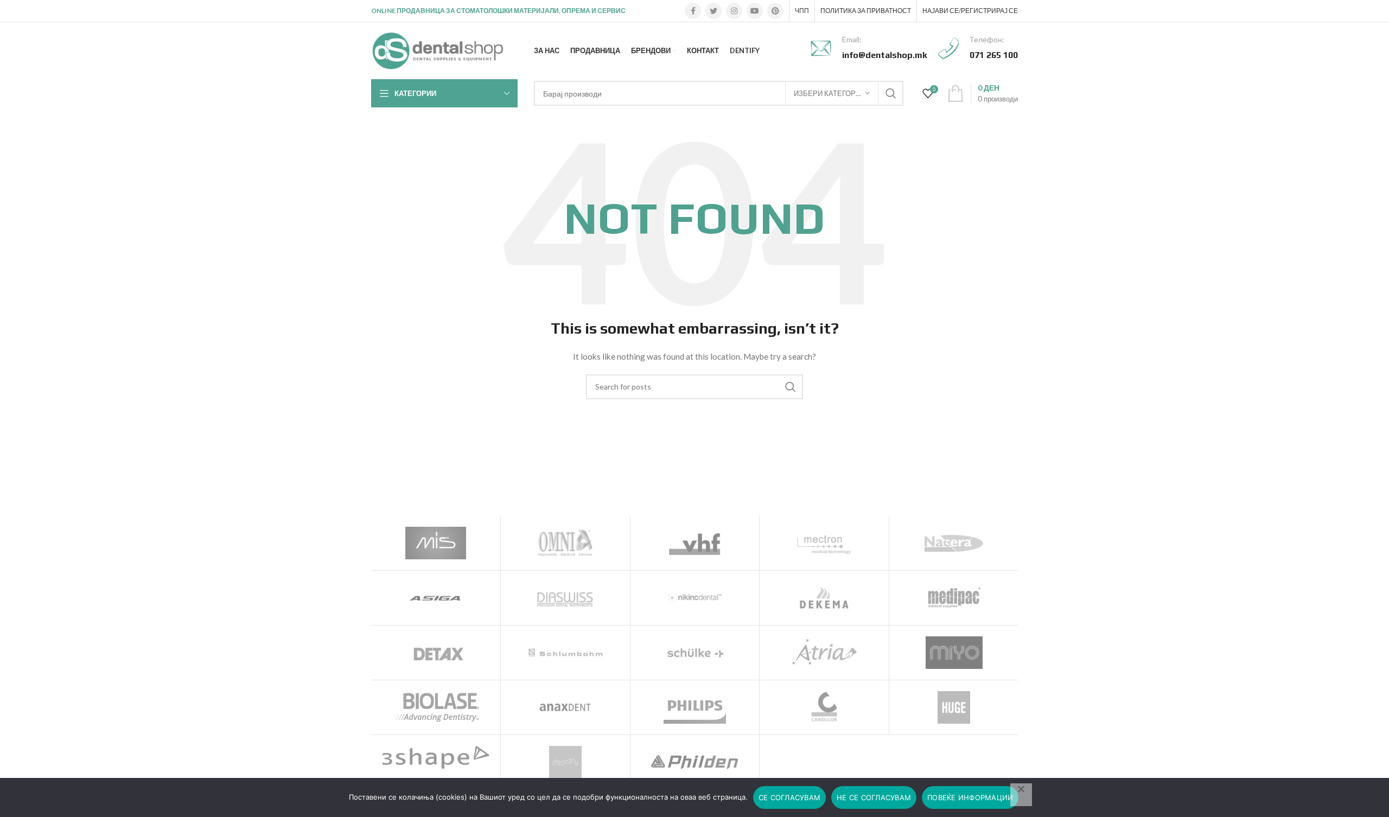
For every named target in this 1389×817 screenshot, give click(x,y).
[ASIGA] (435, 598)
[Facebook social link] (693, 11)
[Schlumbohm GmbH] (565, 652)
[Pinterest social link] (775, 11)
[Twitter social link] (713, 11)
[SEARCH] (890, 93)
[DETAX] (435, 652)
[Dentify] (565, 762)
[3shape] (435, 757)
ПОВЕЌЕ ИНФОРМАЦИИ (970, 797)
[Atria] (824, 652)
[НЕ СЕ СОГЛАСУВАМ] (1021, 794)
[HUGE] (953, 707)
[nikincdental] (695, 598)
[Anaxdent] (565, 707)
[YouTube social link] (755, 11)
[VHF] (695, 543)
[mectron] (824, 543)
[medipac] (953, 598)
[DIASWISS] (565, 598)
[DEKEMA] (824, 598)
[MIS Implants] (435, 543)
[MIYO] (953, 652)
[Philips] (695, 707)
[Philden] (695, 762)
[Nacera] (953, 543)
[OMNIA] (565, 543)
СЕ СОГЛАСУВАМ (789, 797)
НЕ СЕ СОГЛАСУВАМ (874, 797)
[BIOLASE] (435, 707)
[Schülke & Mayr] (695, 652)
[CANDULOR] (824, 707)
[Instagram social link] (734, 11)
